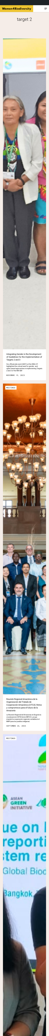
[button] (45, 8)
